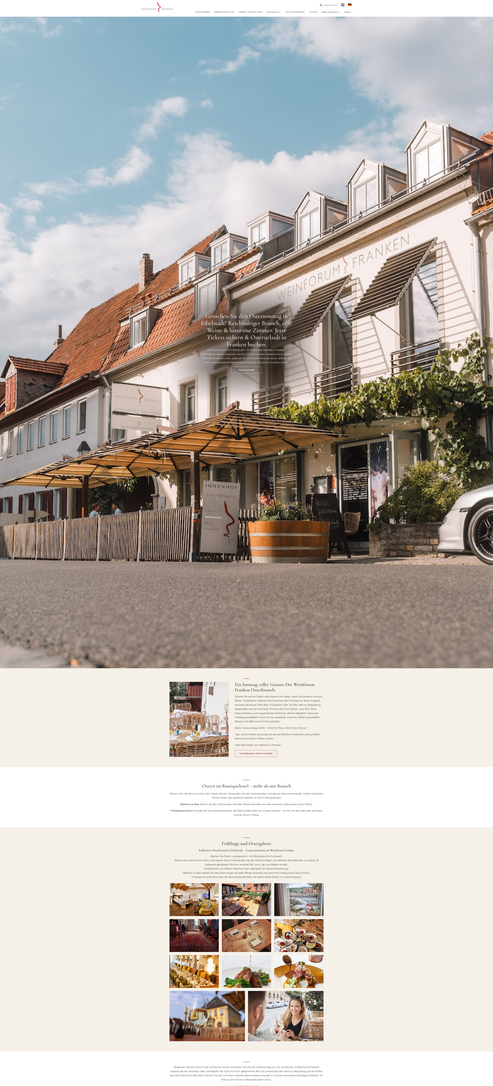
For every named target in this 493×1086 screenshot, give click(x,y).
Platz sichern (246, 370)
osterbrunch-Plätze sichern (256, 754)
